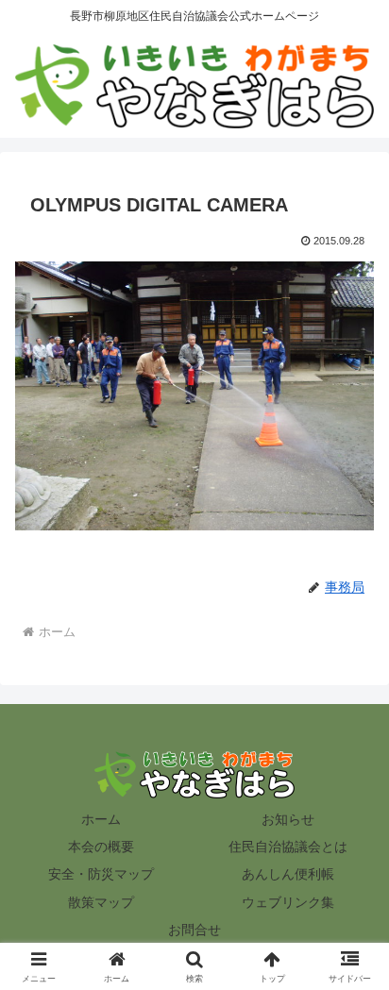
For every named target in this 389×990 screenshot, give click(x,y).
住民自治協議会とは (287, 846)
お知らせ (288, 819)
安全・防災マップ (101, 873)
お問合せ (194, 929)
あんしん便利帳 (288, 873)
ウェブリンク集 (288, 902)
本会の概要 (101, 846)
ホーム (101, 819)
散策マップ (101, 902)
